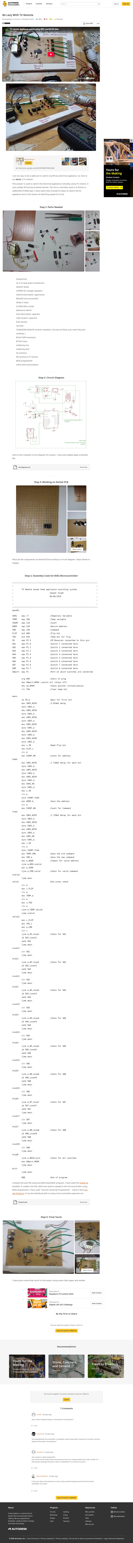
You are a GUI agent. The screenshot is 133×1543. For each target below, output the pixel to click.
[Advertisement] (118, 168)
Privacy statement (47, 1538)
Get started (89, 1515)
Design (52, 1518)
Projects (29, 4)
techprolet (40, 1434)
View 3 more (77, 549)
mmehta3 (40, 1452)
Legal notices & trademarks (114, 1538)
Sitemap (88, 1521)
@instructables (119, 1512)
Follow (28, 163)
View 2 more (87, 1270)
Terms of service (33, 1538)
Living (65, 1515)
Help (87, 1518)
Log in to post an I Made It (66, 1331)
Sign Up (126, 4)
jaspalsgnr (8, 19)
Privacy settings (62, 1538)
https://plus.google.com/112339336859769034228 (36, 168)
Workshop (53, 1515)
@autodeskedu (119, 1516)
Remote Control (28, 19)
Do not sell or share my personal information (85, 1538)
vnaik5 (39, 1415)
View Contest (97, 1293)
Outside (66, 1518)
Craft (51, 1521)
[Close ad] (131, 141)
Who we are (89, 1524)
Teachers (49, 4)
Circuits (17, 19)
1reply (35, 1426)
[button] (98, 23)
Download (83, 467)
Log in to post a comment (66, 1498)
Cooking (66, 1512)
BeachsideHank (42, 1476)
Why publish (90, 1512)
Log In (116, 4)
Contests (39, 4)
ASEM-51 (84, 1183)
